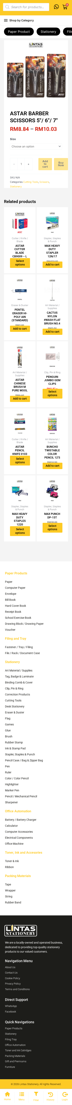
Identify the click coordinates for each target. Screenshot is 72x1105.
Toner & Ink (12, 861)
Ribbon (9, 867)
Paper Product (19, 32)
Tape (8, 884)
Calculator (11, 825)
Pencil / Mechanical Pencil (21, 796)
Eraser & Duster (14, 712)
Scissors (44, 181)
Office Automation (18, 811)
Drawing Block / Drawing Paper (24, 623)
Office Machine (14, 843)
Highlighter (12, 784)
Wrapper (10, 890)
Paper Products (16, 573)
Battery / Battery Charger (20, 819)
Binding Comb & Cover (19, 682)
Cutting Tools (30, 181)
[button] (36, 1094)
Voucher (10, 629)
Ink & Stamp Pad (15, 748)
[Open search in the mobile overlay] (26, 7)
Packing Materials (18, 876)
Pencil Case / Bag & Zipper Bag (24, 760)
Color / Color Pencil (17, 778)
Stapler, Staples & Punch (20, 754)
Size (13, 139)
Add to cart (45, 164)
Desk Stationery (14, 706)
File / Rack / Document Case (22, 653)
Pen (7, 766)
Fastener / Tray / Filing (19, 647)
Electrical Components (19, 837)
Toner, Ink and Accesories (23, 852)
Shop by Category (21, 20)
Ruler (8, 772)
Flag (7, 718)
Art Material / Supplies (18, 670)
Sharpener (11, 802)
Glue (8, 730)
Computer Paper (15, 587)
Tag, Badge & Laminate (19, 676)
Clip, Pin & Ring (14, 688)
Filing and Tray (15, 639)
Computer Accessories (19, 831)
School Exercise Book (18, 617)
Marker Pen (12, 790)
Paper (8, 581)
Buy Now (61, 164)
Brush (8, 736)
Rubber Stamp (14, 742)
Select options (20, 262)
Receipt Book (13, 611)
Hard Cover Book (15, 605)
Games (9, 724)
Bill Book (10, 599)
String (8, 896)
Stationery (48, 32)
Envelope (10, 593)
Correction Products (17, 694)
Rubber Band (13, 902)
